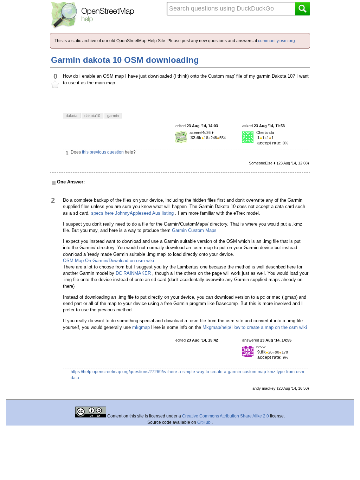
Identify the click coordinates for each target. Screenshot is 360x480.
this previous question (103, 152)
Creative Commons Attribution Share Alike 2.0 (225, 416)
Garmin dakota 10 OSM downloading (125, 60)
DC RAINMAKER (133, 273)
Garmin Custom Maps (194, 230)
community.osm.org (276, 40)
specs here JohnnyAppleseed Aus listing (132, 213)
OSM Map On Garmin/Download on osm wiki (108, 260)
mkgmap (141, 327)
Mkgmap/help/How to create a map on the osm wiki (254, 327)
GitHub (204, 422)
